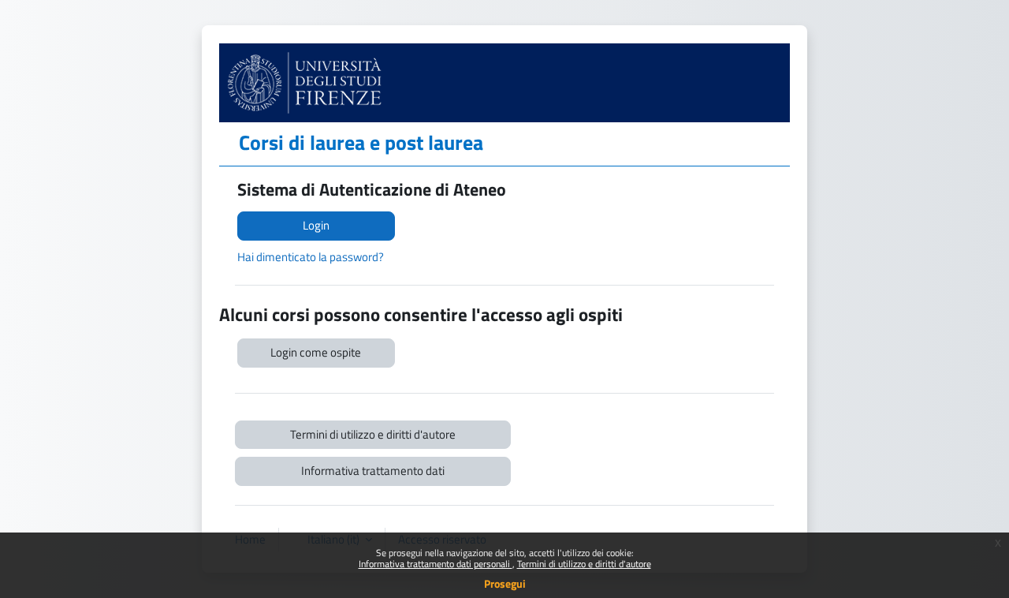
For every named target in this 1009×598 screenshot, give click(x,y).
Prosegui (505, 583)
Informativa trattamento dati (373, 471)
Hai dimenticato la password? (310, 257)
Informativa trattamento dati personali (435, 563)
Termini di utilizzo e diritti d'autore (584, 563)
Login (316, 225)
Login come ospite (315, 352)
